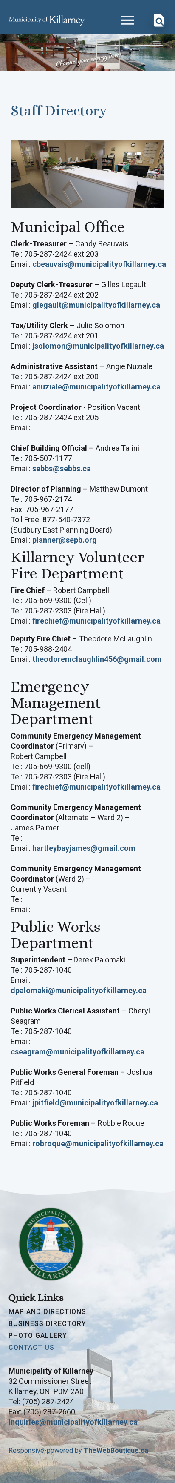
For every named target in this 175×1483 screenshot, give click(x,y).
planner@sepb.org (64, 539)
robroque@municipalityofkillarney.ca (98, 1143)
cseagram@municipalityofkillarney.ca (77, 1051)
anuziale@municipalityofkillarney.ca (96, 386)
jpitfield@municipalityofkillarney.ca (95, 1102)
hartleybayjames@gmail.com (83, 848)
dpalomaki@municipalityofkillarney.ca (79, 990)
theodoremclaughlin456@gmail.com (97, 659)
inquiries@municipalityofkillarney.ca (73, 1421)
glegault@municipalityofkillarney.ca (96, 305)
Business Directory (47, 1324)
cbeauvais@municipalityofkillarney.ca (99, 264)
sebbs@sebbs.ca (61, 468)
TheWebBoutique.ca (116, 1450)
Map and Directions (47, 1312)
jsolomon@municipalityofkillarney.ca (98, 345)
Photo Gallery (37, 1336)
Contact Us (31, 1347)
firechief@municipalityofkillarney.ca (96, 620)
